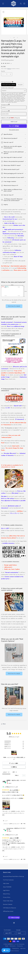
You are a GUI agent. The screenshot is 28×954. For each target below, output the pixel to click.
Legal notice (22, 948)
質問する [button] (15, 767)
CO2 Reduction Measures (9, 908)
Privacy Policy (6, 897)
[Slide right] (17, 37)
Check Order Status (8, 901)
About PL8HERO (7, 887)
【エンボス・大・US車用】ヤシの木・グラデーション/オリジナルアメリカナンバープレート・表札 (13, 813)
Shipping (9, 68)
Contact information (15, 950)
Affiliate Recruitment (8, 911)
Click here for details (14, 306)
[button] (3, 3)
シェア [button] (5, 820)
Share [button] (4, 724)
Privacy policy (20, 946)
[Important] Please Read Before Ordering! (13, 876)
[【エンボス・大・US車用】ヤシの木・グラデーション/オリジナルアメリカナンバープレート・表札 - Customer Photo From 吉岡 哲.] (14, 753)
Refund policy (12, 946)
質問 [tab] (14, 772)
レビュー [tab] (5, 772)
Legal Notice (6, 890)
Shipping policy (15, 948)
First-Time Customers (8, 880)
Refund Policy (6, 894)
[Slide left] (10, 37)
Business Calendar (7, 904)
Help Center (6, 883)
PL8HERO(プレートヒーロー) (13, 944)
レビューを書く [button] (14, 763)
